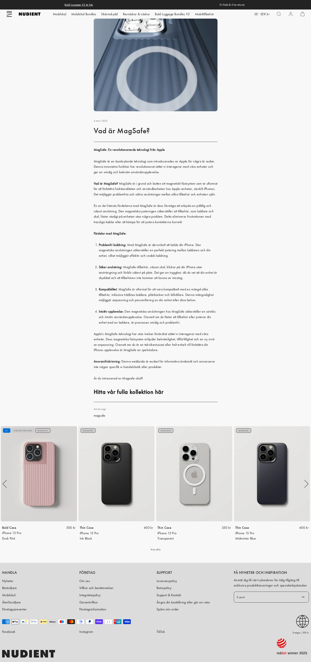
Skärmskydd (109, 14)
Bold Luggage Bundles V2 (172, 14)
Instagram (86, 631)
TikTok (161, 631)
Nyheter (7, 581)
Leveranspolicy (167, 581)
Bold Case (9, 527)
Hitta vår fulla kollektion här (129, 392)
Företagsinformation (92, 609)
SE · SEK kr (262, 14)
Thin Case (87, 527)
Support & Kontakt (169, 595)
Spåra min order (168, 609)
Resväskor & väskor (136, 14)
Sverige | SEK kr (301, 632)
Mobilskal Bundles (83, 14)
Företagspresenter (14, 609)
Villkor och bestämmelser (96, 588)
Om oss (84, 581)
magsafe (99, 415)
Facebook (8, 631)
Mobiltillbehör (204, 14)
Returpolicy (164, 588)
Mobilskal (59, 14)
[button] (9, 14)
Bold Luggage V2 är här (79, 5)
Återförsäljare (11, 602)
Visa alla (155, 549)
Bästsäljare (9, 588)
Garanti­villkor (88, 602)
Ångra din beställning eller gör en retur (183, 602)
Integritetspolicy (89, 595)
